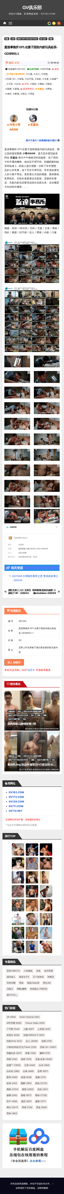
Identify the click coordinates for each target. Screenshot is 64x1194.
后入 (38, 74)
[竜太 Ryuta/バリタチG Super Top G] (32, 877)
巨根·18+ (11, 79)
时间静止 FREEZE (38, 988)
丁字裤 (13, 1029)
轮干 (12, 1101)
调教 (44, 715)
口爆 (30, 74)
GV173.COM (16, 796)
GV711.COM (16, 806)
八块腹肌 (28, 970)
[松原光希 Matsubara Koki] (46, 863)
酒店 (26, 1101)
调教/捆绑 (21, 988)
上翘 (28, 1029)
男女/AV (47, 982)
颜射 (40, 1101)
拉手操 (30, 79)
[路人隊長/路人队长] (46, 918)
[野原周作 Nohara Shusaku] (32, 932)
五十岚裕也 (38, 976)
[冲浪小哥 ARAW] (14, 118)
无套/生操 (43, 1059)
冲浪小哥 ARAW (17, 74)
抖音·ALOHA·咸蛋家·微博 (32, 711)
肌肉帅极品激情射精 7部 (21, 724)
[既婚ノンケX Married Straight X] (18, 890)
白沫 (18, 83)
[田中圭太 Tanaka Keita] (46, 904)
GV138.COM (16, 801)
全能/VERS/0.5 (33, 1035)
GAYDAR (34, 69)
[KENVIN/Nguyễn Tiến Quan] (32, 849)
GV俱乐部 (32, 7)
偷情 (56, 69)
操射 (39, 79)
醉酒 (17, 93)
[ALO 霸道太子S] (46, 890)
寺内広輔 (11, 982)
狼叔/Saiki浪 (33, 982)
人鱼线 (44, 1029)
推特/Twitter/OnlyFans (27, 39)
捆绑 (45, 1053)
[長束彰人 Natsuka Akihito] (32, 946)
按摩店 (51, 976)
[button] (59, 23)
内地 (19, 711)
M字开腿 (46, 69)
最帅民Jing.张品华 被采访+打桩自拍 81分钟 (33, 764)
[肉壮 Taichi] (18, 932)
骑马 (24, 93)
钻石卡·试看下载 (14, 719)
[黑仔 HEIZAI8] (18, 904)
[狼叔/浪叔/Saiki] (18, 863)
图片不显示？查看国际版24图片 (41, 140)
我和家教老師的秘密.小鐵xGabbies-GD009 (44, 591)
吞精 (45, 74)
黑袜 (32, 93)
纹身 (12, 1083)
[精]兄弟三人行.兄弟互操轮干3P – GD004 (19, 591)
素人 (32, 715)
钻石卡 (31, 669)
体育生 (13, 1035)
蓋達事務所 (28, 88)
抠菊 (21, 79)
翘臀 (26, 1083)
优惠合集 (11, 711)
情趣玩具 (14, 1053)
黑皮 (41, 1107)
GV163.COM (16, 792)
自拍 (42, 1089)
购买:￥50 (14, 62)
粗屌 (26, 1077)
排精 (12, 1059)
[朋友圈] (49, 23)
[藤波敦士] (46, 932)
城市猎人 (11, 976)
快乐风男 (48, 970)
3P (11, 1017)
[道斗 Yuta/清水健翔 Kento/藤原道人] (32, 904)
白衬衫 (13, 1071)
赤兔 (38, 970)
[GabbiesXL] (32, 918)
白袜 (28, 1071)
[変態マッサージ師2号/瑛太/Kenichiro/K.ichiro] (46, 877)
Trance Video (35, 1023)
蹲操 (49, 88)
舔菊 (17, 88)
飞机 (24, 719)
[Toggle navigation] (10, 23)
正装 (11, 83)
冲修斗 (10, 988)
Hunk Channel (30, 1017)
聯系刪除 (44, 1188)
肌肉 (34, 83)
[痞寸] (32, 890)
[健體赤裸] (18, 918)
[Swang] (46, 849)
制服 (6, 39)
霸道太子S (24, 976)
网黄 (51, 39)
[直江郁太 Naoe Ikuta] (46, 946)
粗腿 (40, 1077)
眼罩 (12, 1077)
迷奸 (9, 93)
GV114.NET (16, 810)
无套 (46, 79)
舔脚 (9, 88)
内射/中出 (14, 1041)
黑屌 (27, 1107)
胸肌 (42, 83)
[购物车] (54, 23)
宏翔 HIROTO (13, 970)
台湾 (12, 39)
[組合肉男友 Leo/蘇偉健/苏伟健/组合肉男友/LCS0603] (32, 863)
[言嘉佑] (33, 118)
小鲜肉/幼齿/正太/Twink (21, 1047)
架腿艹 (55, 79)
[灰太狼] (18, 946)
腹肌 (49, 83)
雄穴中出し (12, 995)
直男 (26, 83)
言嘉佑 (40, 88)
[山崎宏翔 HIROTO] (18, 849)
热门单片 (43, 39)
